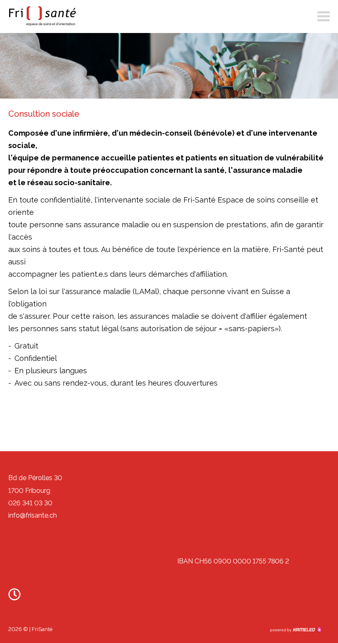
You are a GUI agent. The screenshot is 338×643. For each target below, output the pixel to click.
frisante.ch (41, 16)
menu (323, 16)
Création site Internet (296, 630)
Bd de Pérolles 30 (35, 478)
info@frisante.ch (32, 515)
